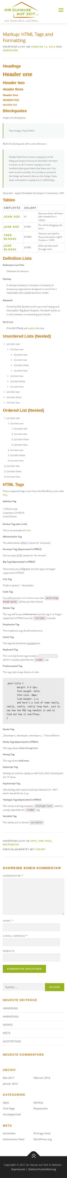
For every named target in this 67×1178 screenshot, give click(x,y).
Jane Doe (11, 227)
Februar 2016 (42, 1077)
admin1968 (10, 50)
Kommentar (13, 875)
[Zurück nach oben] (33, 1156)
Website (9, 951)
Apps (33, 840)
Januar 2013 (10, 1083)
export (41, 849)
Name (8, 920)
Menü (61, 10)
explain (31, 328)
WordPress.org (43, 1139)
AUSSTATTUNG (12, 1041)
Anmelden (9, 1133)
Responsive (11, 844)
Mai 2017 (8, 1077)
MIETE (6, 1033)
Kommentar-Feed (13, 1139)
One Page (45, 840)
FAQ (5, 495)
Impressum (18, 1169)
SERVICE (8, 1024)
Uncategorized (12, 1114)
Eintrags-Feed (42, 1133)
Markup (38, 1102)
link (29, 530)
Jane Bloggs (10, 247)
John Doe (12, 216)
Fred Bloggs (10, 237)
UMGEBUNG (10, 1008)
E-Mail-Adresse (15, 935)
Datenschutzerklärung (42, 1169)
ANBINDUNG (11, 1016)
